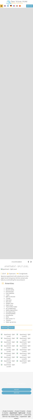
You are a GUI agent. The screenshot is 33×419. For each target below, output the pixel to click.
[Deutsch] (11, 6)
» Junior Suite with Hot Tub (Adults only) (16, 415)
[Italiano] (17, 6)
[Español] (20, 6)
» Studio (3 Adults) (19, 411)
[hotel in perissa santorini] (17, 2)
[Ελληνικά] (8, 6)
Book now (29, 6)
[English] (5, 6)
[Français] (14, 6)
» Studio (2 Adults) (7, 411)
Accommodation (17, 262)
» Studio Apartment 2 (15, 415)
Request (16, 389)
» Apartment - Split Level (17, 413)
